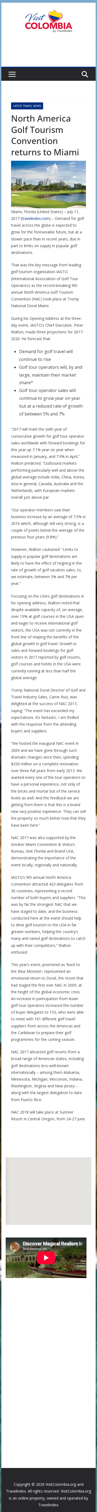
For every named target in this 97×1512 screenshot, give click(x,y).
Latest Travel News (27, 106)
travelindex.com (35, 218)
